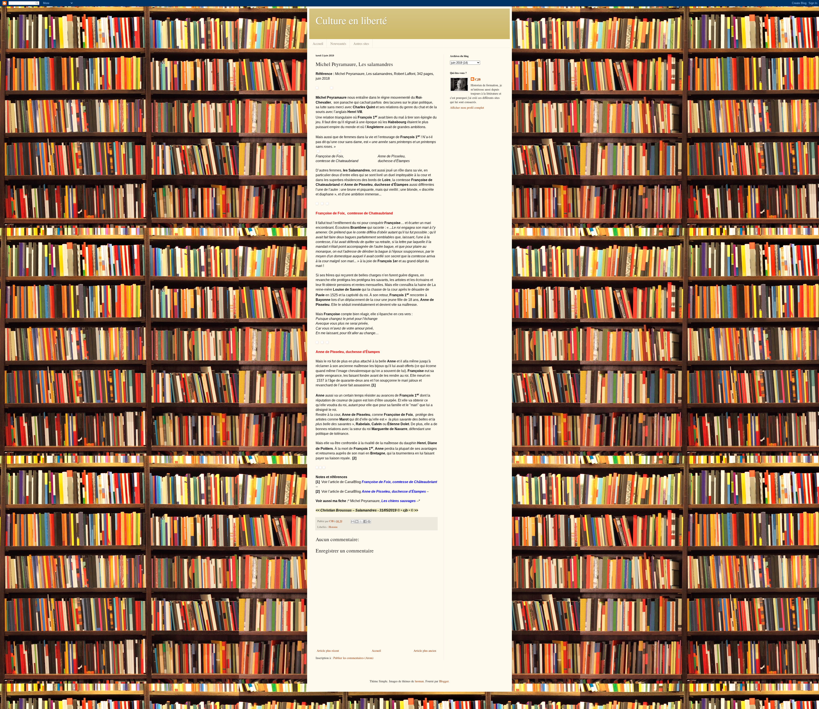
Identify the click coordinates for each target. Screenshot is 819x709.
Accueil (318, 43)
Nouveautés (338, 43)
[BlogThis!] (357, 521)
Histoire (333, 527)
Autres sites (361, 43)
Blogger (444, 681)
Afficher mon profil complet (467, 107)
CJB (478, 79)
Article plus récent (328, 651)
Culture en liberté (351, 20)
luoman (419, 681)
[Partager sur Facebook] (365, 521)
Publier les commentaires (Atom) (353, 658)
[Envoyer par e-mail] (353, 521)
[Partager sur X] (361, 521)
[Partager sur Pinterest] (369, 521)
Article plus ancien (425, 651)
